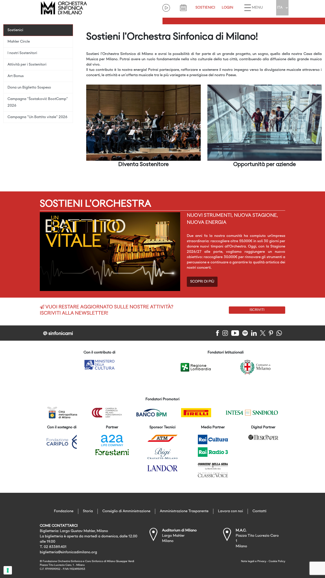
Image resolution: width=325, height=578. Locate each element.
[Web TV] (166, 8)
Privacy (261, 561)
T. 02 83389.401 (53, 547)
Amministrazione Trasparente (184, 511)
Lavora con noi (230, 511)
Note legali (247, 561)
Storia (88, 511)
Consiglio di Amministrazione (126, 511)
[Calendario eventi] (183, 7)
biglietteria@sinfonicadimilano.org (68, 552)
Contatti (259, 511)
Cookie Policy (277, 561)
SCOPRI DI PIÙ (202, 281)
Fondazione (63, 511)
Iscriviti (257, 310)
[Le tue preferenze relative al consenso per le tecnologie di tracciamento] (8, 570)
